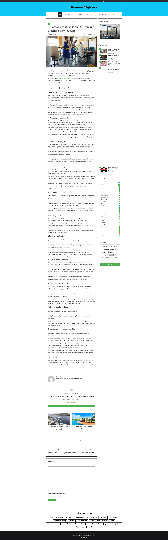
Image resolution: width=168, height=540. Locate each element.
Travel (95, 14)
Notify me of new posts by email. (55, 496)
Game (102, 226)
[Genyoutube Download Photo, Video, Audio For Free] (103, 169)
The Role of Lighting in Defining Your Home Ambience (113, 51)
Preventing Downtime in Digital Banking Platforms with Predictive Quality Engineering (87, 451)
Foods (117, 14)
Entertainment (104, 212)
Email (49, 485)
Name (49, 481)
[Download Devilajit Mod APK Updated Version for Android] (103, 57)
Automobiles (103, 224)
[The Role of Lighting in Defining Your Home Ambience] (103, 51)
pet (77, 315)
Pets (102, 218)
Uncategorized (104, 199)
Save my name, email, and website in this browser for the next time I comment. (65, 490)
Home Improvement (67, 14)
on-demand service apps (64, 78)
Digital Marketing (102, 14)
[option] (110, 31)
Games (109, 14)
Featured (103, 230)
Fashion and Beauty (88, 14)
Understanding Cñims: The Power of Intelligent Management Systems (53, 451)
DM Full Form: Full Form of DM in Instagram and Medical (113, 69)
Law (113, 14)
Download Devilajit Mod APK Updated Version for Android (114, 57)
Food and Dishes (104, 228)
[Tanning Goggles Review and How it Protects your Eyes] (103, 63)
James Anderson (61, 377)
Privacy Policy (60, 1)
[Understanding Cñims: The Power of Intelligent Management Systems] (55, 444)
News (56, 14)
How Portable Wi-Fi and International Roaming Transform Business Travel (70, 451)
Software (103, 214)
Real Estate (103, 201)
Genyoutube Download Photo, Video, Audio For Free (113, 169)
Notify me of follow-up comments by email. (57, 493)
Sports (102, 220)
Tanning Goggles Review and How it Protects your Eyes (114, 63)
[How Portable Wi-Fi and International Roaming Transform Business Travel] (71, 444)
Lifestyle (103, 193)
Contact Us (53, 1)
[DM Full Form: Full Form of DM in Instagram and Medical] (103, 116)
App (102, 216)
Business (51, 14)
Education (79, 14)
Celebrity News (104, 222)
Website (73, 485)
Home (49, 21)
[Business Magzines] (84, 7)
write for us (58, 369)
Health (74, 14)
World (102, 233)
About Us (48, 1)
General (102, 203)
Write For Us (66, 1)
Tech (60, 14)
